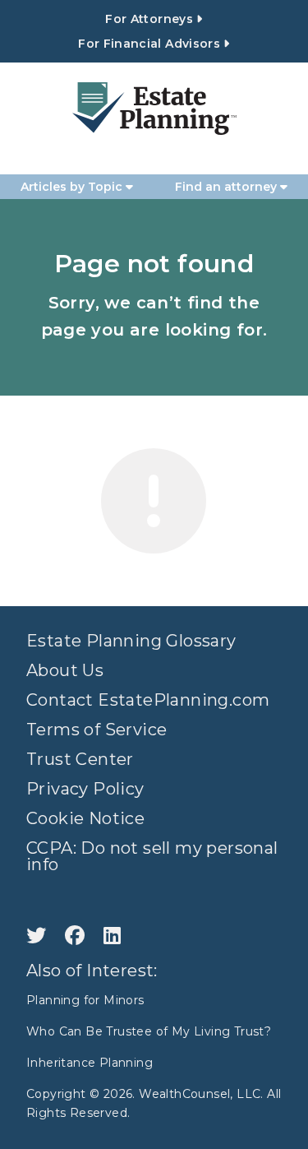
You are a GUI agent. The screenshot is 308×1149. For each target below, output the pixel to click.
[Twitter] (39, 935)
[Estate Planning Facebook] (77, 935)
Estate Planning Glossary (131, 641)
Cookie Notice (85, 818)
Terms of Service (96, 729)
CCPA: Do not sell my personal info (152, 856)
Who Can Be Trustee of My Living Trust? (148, 1031)
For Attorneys (150, 19)
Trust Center (80, 759)
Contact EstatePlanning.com (147, 700)
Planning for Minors (85, 1000)
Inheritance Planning (89, 1062)
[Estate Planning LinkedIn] (112, 935)
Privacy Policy (85, 789)
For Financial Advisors (150, 43)
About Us (64, 670)
